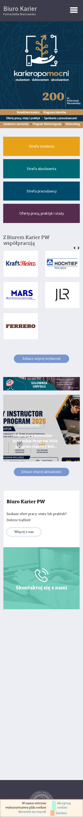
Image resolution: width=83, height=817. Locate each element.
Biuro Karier (20, 10)
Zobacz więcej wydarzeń (42, 358)
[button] (75, 248)
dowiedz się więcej (32, 812)
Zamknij (61, 813)
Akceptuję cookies (64, 805)
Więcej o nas (24, 532)
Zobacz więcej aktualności (41, 472)
